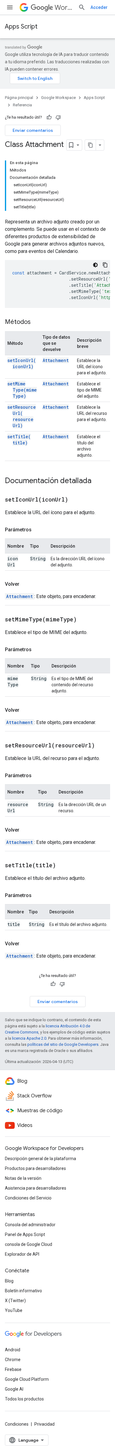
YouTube (13, 1310)
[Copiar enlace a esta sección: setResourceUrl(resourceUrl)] (102, 746)
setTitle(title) (19, 440)
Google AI (14, 1389)
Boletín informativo (23, 1290)
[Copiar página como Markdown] (90, 145)
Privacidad (44, 1424)
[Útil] (49, 117)
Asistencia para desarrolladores (35, 1188)
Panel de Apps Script (25, 1234)
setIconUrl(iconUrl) (21, 363)
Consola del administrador (30, 1224)
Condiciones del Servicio (28, 1197)
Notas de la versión (23, 1178)
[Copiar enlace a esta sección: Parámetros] (38, 530)
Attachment (56, 360)
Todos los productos (24, 1398)
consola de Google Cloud (28, 1244)
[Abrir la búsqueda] (82, 7)
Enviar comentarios (33, 130)
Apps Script (21, 26)
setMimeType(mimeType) (22, 390)
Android (12, 1349)
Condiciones (17, 1424)
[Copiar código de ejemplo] (105, 265)
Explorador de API (22, 1254)
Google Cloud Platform (27, 1379)
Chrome (13, 1359)
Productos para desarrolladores (35, 1168)
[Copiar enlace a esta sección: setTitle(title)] (63, 865)
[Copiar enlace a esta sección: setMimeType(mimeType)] (84, 620)
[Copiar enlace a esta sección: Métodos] (37, 322)
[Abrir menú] (10, 7)
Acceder (99, 7)
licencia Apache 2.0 (29, 1038)
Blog (9, 1280)
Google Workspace (58, 97)
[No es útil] (58, 117)
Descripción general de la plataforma (40, 1158)
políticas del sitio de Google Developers (62, 1044)
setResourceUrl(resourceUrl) (21, 416)
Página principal (19, 97)
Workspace (64, 7)
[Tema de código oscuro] (95, 265)
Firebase (13, 1369)
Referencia (22, 105)
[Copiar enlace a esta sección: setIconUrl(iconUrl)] (76, 500)
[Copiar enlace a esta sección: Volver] (25, 584)
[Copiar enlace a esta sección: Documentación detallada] (97, 481)
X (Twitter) (15, 1300)
